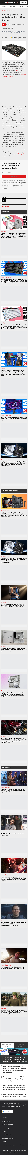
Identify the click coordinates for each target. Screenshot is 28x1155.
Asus (16, 70)
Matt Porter (11, 24)
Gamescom (12, 6)
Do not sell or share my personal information (13, 1145)
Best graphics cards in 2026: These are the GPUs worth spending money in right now (15, 1079)
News (3, 24)
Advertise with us (6, 1134)
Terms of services (20, 180)
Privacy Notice (22, 182)
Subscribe (23, 2)
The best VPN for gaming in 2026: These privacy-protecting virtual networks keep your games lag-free (15, 1059)
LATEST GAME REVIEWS (20, 1045)
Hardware (4, 10)
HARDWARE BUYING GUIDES (7, 1045)
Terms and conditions (7, 1124)
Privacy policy (5, 1128)
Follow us (15, 37)
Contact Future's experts (8, 1121)
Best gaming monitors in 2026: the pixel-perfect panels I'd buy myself (14, 1095)
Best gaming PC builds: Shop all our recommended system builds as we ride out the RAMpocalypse (14, 1087)
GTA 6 (21, 6)
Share (5, 37)
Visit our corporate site (14, 1106)
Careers (4, 1141)
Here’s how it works (18, 32)
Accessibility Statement (8, 1138)
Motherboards (12, 10)
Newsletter (23, 37)
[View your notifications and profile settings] (14, 2)
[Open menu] (3, 2)
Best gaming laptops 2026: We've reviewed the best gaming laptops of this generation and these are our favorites (14, 1069)
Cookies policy (5, 1131)
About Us (4, 1117)
